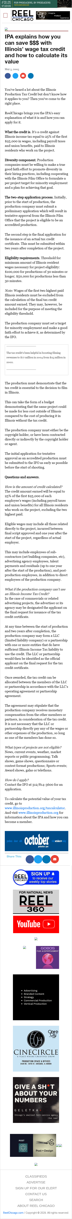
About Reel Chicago (36, 1206)
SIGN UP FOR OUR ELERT (36, 1188)
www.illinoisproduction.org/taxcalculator (35, 808)
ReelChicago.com (13, 1212)
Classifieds (36, 1176)
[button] (6, 15)
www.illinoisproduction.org (38, 813)
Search (36, 1200)
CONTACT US (36, 1194)
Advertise (36, 1182)
